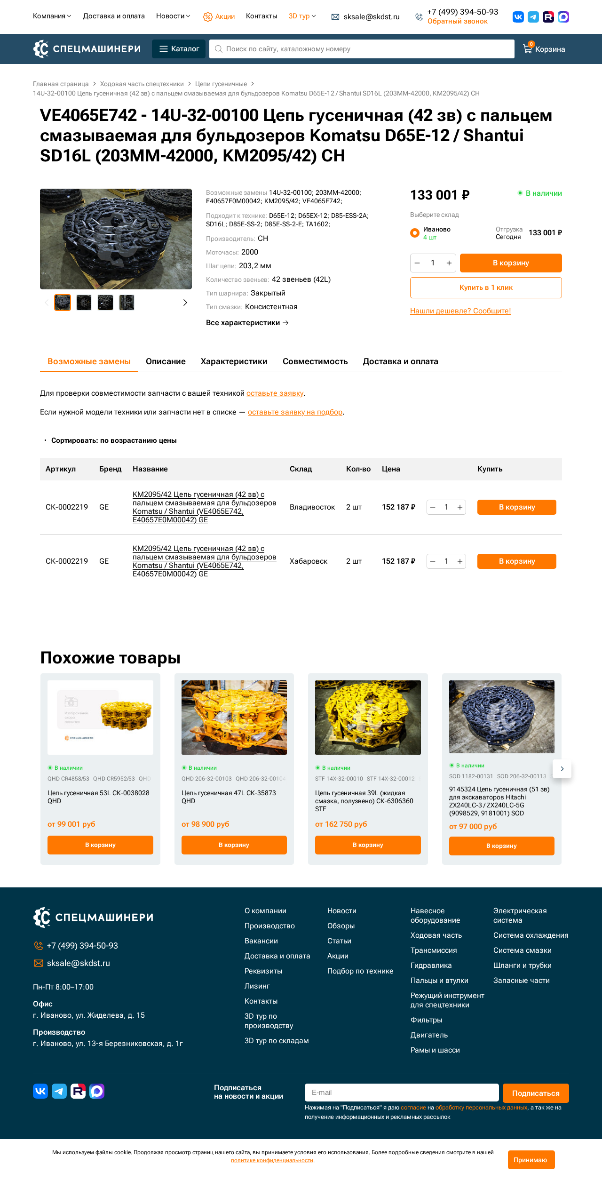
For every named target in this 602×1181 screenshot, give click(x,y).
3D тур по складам (277, 1040)
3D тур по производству (269, 1021)
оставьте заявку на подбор (295, 411)
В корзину (511, 262)
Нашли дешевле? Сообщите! (460, 310)
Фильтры (426, 1019)
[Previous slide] (47, 302)
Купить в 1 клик (486, 287)
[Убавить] (417, 263)
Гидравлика (431, 965)
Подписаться (536, 1093)
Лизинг (257, 986)
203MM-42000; (338, 192)
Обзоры (341, 925)
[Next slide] (185, 302)
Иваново (437, 232)
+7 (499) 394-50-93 (463, 12)
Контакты (261, 1001)
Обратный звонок (458, 21)
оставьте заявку (274, 393)
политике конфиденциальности (272, 1160)
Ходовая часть (436, 935)
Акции (338, 955)
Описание (166, 361)
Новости (341, 910)
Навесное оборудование (435, 915)
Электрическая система (520, 915)
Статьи (339, 940)
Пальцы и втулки (439, 980)
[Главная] (90, 49)
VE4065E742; (322, 201)
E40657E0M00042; (234, 201)
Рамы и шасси (435, 1049)
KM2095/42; (282, 201)
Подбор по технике (360, 970)
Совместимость (315, 361)
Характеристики (234, 361)
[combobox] (119, 441)
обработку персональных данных (481, 1107)
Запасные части (521, 980)
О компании (265, 910)
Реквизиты (263, 970)
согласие (413, 1107)
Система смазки (522, 950)
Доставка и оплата (400, 361)
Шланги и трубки (522, 965)
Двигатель (429, 1034)
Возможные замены (89, 361)
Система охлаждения (531, 935)
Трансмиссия (434, 950)
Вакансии (261, 940)
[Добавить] (449, 263)
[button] (62, 302)
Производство (270, 925)
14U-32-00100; (291, 192)
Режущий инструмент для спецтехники (447, 1000)
